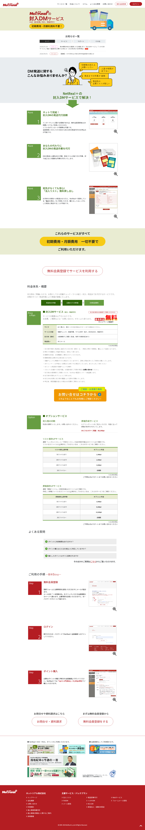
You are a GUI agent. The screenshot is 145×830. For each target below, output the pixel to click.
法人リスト (50, 201)
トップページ (31, 797)
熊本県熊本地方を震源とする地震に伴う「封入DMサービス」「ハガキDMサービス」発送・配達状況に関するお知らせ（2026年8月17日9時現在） (72, 48)
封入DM (89, 804)
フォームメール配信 (119, 800)
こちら (93, 561)
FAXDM (65, 800)
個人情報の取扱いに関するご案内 (38, 813)
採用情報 (30, 816)
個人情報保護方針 (33, 810)
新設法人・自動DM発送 (95, 807)
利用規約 (30, 807)
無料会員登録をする (95, 721)
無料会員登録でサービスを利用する (72, 271)
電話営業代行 (91, 797)
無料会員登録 (121, 4)
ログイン (136, 4)
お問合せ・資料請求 (49, 721)
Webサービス (116, 797)
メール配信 (66, 804)
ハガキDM (90, 800)
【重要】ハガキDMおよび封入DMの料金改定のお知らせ (77, 54)
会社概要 (30, 800)
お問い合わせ (87, 370)
